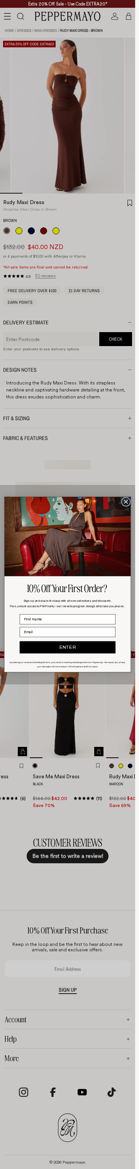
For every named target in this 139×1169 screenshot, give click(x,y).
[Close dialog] (126, 502)
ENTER (67, 647)
